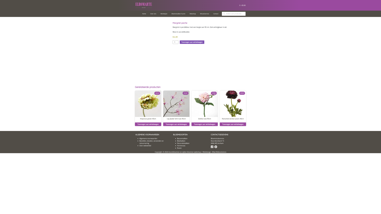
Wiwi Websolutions (219, 152)
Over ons (153, 14)
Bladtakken (181, 141)
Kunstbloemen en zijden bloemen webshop (185, 152)
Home (144, 14)
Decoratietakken (183, 143)
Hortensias (181, 146)
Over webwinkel (145, 146)
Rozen (179, 148)
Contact (215, 14)
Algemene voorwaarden (148, 138)
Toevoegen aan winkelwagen (192, 42)
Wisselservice (204, 14)
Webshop (193, 14)
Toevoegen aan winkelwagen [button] (148, 124)
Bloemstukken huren (178, 14)
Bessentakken (182, 138)
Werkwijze (164, 14)
